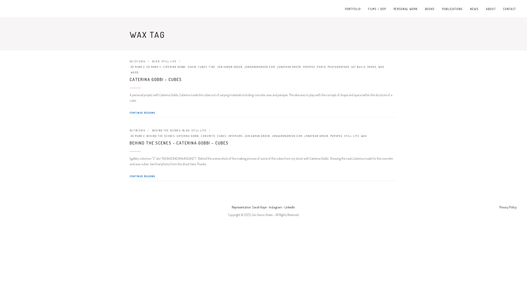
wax (381, 66)
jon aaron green (230, 66)
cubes (202, 66)
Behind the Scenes (166, 130)
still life (351, 136)
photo (321, 66)
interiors (235, 136)
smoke (372, 66)
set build (358, 66)
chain (192, 66)
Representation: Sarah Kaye (249, 207)
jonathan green (289, 66)
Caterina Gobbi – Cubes (156, 79)
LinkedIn (289, 207)
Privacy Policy (508, 207)
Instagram (275, 207)
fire (212, 66)
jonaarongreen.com (260, 66)
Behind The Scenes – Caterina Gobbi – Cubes (179, 143)
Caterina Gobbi (174, 66)
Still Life (169, 61)
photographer (338, 66)
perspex (309, 66)
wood (135, 72)
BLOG (156, 61)
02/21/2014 (137, 61)
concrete (208, 136)
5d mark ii (154, 66)
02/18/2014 (137, 130)
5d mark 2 (138, 66)
